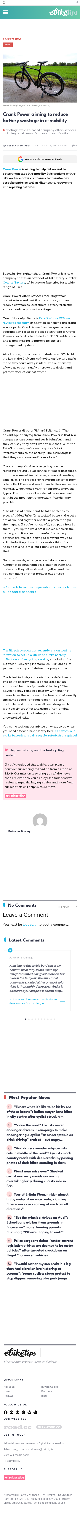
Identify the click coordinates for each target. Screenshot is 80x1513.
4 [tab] (35, 1019)
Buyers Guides (49, 1386)
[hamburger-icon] (5, 12)
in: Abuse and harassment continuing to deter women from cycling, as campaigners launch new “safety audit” (33, 1001)
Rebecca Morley (19, 831)
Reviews (9, 1395)
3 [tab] (32, 1019)
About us (9, 1386)
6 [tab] (41, 1019)
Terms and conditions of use (48, 1502)
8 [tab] (48, 1019)
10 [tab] (54, 1019)
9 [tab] (51, 1019)
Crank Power (12, 169)
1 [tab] (25, 1019)
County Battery (14, 282)
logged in (30, 924)
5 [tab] (38, 1019)
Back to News (13, 39)
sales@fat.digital (44, 1449)
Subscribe (17, 796)
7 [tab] (44, 1019)
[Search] (4, 3)
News (7, 1391)
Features (46, 1391)
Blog (44, 1395)
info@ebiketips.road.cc (50, 1443)
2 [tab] (29, 1019)
